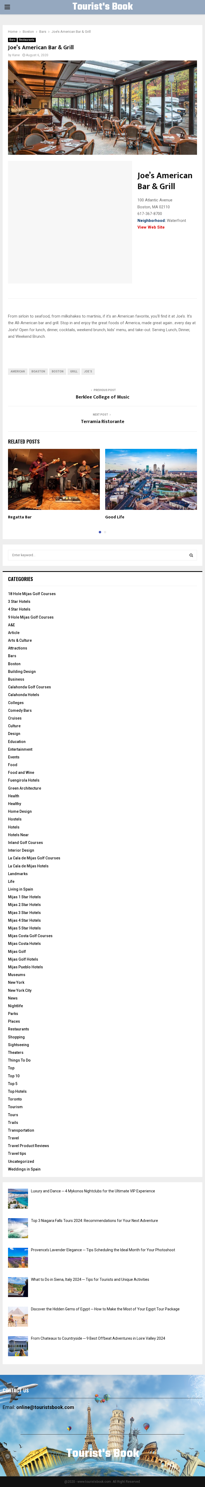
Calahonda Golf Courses (29, 687)
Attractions (17, 648)
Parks (13, 1013)
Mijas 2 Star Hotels (24, 905)
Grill (73, 371)
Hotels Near (18, 835)
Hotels (13, 827)
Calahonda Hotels (23, 695)
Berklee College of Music (102, 397)
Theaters (15, 1052)
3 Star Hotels (19, 601)
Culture (14, 726)
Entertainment (20, 749)
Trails (13, 1122)
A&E (11, 625)
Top (11, 1068)
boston (58, 371)
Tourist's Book (102, 7)
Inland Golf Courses (25, 842)
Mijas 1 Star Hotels (24, 897)
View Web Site (151, 227)
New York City (19, 990)
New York (16, 982)
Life (11, 881)
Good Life (114, 517)
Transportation (21, 1130)
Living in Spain (20, 889)
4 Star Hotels (19, 609)
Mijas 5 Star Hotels (24, 928)
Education (17, 742)
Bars (12, 39)
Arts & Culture (20, 640)
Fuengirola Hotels (24, 780)
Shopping (16, 1037)
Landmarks (18, 874)
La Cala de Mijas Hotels (28, 866)
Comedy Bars (20, 710)
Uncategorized (21, 1161)
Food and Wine (21, 772)
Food (12, 765)
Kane (16, 55)
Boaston (38, 371)
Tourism (15, 1107)
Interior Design (21, 850)
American (18, 371)
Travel (13, 1138)
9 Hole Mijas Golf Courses (31, 617)
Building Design (22, 671)
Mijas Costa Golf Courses (30, 936)
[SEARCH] (191, 555)
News (13, 998)
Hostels (15, 819)
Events (13, 757)
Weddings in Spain (24, 1169)
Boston (14, 664)
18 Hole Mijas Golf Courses (32, 594)
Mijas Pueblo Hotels (25, 967)
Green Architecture (24, 788)
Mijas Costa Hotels (24, 943)
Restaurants (26, 39)
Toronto (15, 1099)
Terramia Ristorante (102, 422)
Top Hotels (17, 1091)
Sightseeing (18, 1045)
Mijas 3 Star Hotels (24, 913)
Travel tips (17, 1153)
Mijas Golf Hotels (23, 959)
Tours (13, 1115)
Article (13, 633)
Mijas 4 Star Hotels (24, 920)
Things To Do (19, 1060)
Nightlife (15, 1006)
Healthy (14, 804)
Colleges (16, 703)
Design (14, 734)
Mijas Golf (17, 951)
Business (16, 679)
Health (13, 796)
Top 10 (13, 1076)
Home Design (20, 811)
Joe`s (88, 371)
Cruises (15, 718)
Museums (16, 975)
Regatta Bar (19, 517)
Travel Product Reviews (28, 1146)
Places (14, 1021)
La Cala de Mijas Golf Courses (34, 858)
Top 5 (12, 1084)
